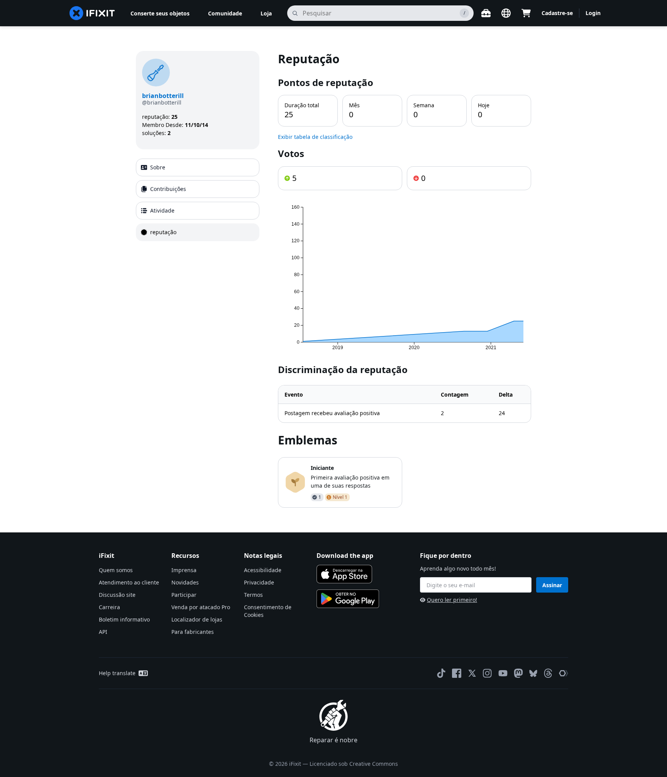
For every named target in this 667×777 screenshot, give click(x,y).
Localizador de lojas (196, 619)
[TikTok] (441, 673)
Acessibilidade (262, 570)
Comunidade (225, 13)
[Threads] (548, 673)
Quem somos (116, 570)
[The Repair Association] (563, 673)
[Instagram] (487, 673)
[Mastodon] (518, 673)
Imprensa (183, 570)
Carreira (109, 607)
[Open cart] (526, 13)
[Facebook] (456, 673)
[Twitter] (472, 673)
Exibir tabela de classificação (315, 136)
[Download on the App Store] (344, 574)
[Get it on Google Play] (348, 599)
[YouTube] (503, 673)
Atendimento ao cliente (129, 582)
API (103, 631)
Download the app (345, 555)
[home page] (92, 13)
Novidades (185, 582)
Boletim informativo (124, 619)
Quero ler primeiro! (452, 599)
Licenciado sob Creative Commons (354, 763)
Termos (253, 594)
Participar (183, 594)
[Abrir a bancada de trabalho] (486, 13)
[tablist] (198, 199)
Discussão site (117, 594)
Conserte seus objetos (160, 13)
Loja (266, 13)
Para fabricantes (192, 631)
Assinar (552, 585)
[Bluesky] (533, 673)
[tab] (197, 167)
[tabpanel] (404, 279)
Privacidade (259, 582)
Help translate (117, 673)
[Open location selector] (506, 13)
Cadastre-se (557, 13)
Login (593, 13)
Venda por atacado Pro (200, 607)
